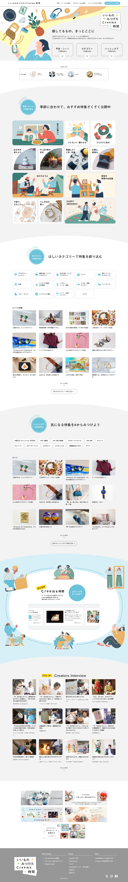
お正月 (58, 74)
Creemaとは (73, 861)
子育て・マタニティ (22, 74)
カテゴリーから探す (79, 3)
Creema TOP (73, 858)
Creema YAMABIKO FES (104, 861)
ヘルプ (71, 864)
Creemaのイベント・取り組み (79, 867)
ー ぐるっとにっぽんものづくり (53, 861)
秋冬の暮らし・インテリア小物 (80, 74)
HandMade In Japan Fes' (104, 858)
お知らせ (72, 873)
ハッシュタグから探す (95, 3)
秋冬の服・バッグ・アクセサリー (99, 74)
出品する (72, 870)
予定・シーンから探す (64, 3)
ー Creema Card (49, 864)
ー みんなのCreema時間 (51, 858)
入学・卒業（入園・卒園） (42, 74)
